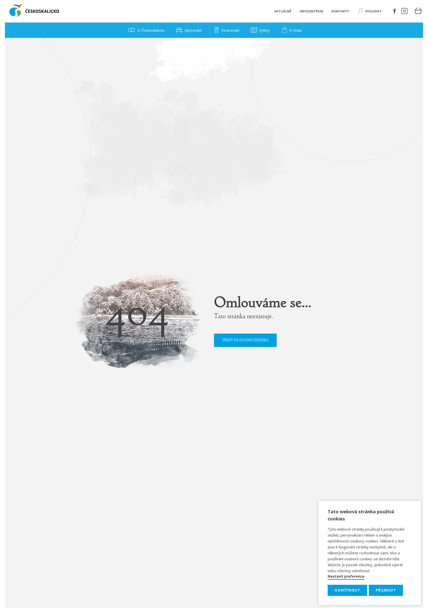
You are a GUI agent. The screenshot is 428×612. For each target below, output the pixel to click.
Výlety (264, 30)
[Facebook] (394, 11)
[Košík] (418, 11)
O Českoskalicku (150, 30)
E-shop (296, 30)
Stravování (230, 30)
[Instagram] (404, 11)
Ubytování (193, 30)
